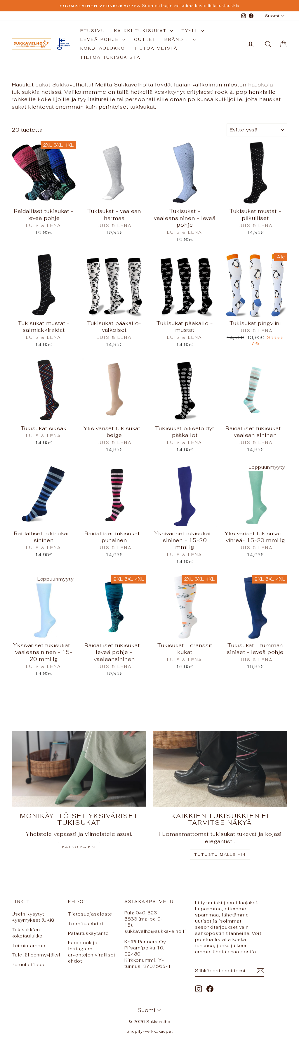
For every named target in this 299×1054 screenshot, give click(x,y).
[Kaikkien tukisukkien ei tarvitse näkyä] (220, 769)
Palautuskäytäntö (88, 933)
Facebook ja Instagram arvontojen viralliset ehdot (91, 952)
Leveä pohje (100, 39)
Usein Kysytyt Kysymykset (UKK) (33, 917)
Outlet (145, 39)
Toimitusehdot (85, 923)
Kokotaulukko (102, 48)
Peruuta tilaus (28, 964)
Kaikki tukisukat (141, 30)
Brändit (177, 39)
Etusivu (92, 30)
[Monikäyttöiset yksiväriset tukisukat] (79, 769)
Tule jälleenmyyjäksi (36, 955)
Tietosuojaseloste (90, 914)
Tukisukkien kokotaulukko (27, 933)
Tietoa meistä (156, 48)
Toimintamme (28, 945)
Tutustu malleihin (220, 854)
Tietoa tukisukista (110, 57)
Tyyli (190, 30)
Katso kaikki (79, 847)
